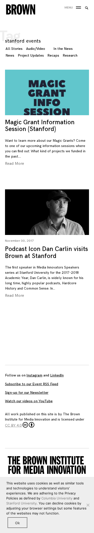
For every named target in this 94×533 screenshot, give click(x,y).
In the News (63, 49)
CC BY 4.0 (13, 425)
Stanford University (21, 503)
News (10, 55)
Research (70, 55)
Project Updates (31, 55)
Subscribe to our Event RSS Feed (31, 384)
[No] (87, 504)
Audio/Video (35, 49)
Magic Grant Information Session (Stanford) (39, 125)
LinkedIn (57, 375)
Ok (17, 523)
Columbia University (56, 498)
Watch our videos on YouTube (29, 401)
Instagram (34, 375)
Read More (14, 163)
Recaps (53, 55)
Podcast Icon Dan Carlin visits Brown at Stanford (46, 252)
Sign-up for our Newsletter (26, 392)
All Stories (14, 49)
